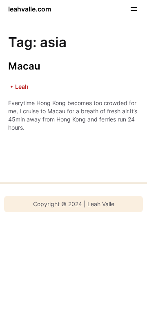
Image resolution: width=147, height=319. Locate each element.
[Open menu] (134, 9)
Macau (24, 66)
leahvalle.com (29, 9)
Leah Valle (100, 203)
